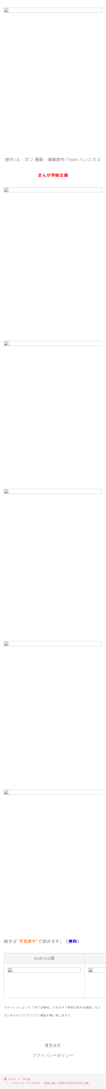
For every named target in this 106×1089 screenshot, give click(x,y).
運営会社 (53, 1045)
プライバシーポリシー (53, 1055)
